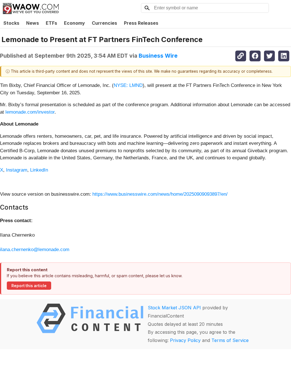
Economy (74, 23)
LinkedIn (39, 170)
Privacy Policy (185, 340)
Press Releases (141, 23)
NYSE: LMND (128, 85)
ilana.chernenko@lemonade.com (34, 249)
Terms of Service (230, 340)
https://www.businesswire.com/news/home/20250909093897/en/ (160, 194)
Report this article (29, 285)
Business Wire (158, 55)
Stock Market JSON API (174, 307)
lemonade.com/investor (30, 112)
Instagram (16, 170)
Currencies (104, 23)
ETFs (51, 23)
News (32, 23)
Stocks (11, 23)
